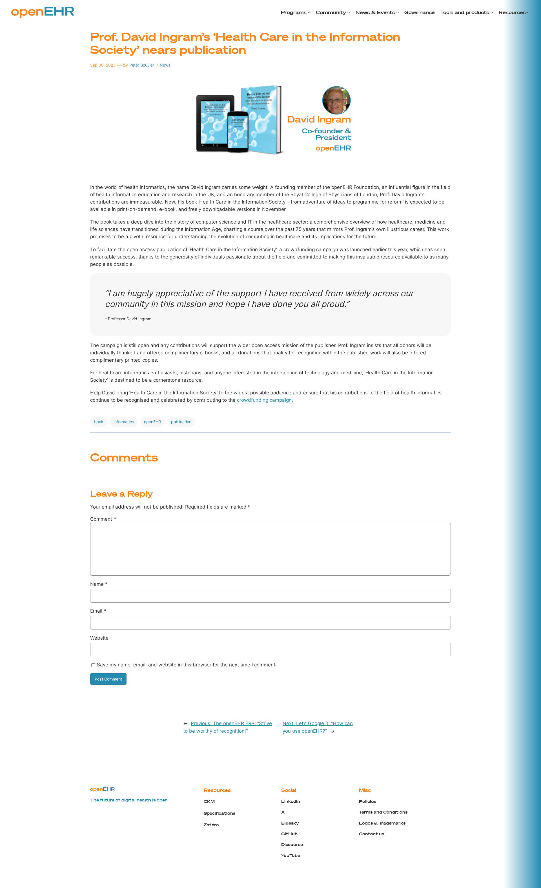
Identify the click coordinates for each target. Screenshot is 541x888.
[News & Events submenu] (397, 12)
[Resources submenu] (528, 12)
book (98, 421)
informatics (124, 421)
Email (98, 611)
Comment (103, 519)
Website (99, 638)
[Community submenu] (348, 12)
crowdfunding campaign (264, 400)
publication (181, 421)
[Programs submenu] (309, 12)
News (165, 65)
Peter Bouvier (141, 65)
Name (99, 584)
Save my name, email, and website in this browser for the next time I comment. (187, 665)
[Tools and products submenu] (491, 12)
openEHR (152, 421)
